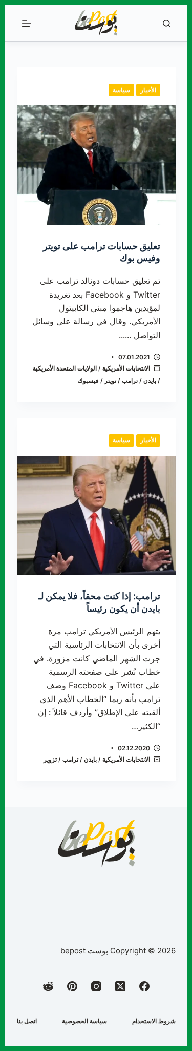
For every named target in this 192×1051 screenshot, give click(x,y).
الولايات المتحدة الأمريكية (65, 368)
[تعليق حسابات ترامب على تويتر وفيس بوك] (96, 165)
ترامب (130, 380)
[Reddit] (48, 986)
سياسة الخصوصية (84, 1021)
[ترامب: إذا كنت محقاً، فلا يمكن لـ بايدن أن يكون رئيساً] (96, 515)
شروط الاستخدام (154, 1021)
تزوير (50, 759)
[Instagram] (96, 986)
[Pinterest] (72, 986)
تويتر (110, 380)
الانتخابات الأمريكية (126, 368)
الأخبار (148, 90)
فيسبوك (88, 380)
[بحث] (166, 23)
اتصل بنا (27, 1021)
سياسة (121, 90)
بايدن (149, 380)
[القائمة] (26, 23)
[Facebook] (144, 986)
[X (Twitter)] (120, 986)
